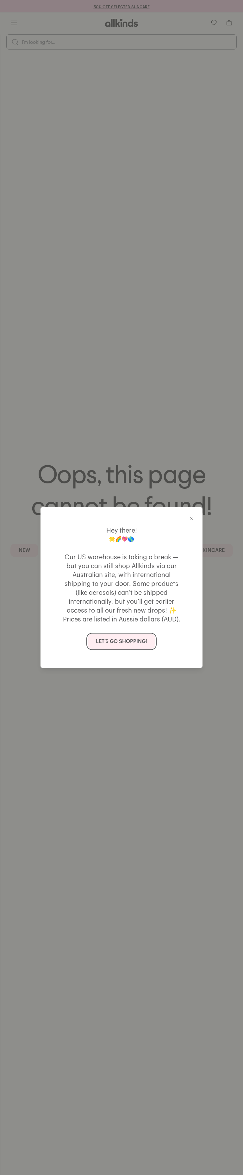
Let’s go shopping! (121, 641)
